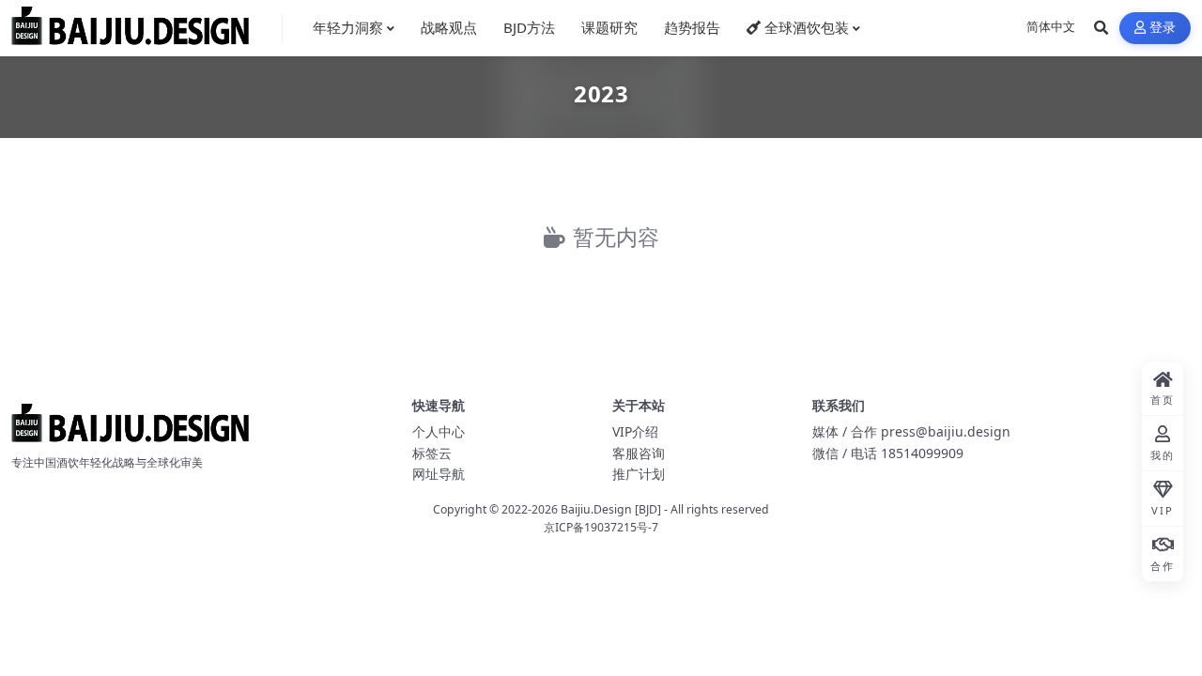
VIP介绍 (635, 431)
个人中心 (438, 431)
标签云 (432, 453)
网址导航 (438, 474)
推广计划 (638, 474)
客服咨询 (638, 453)
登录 (1163, 28)
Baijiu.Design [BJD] (611, 509)
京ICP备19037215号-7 (601, 527)
